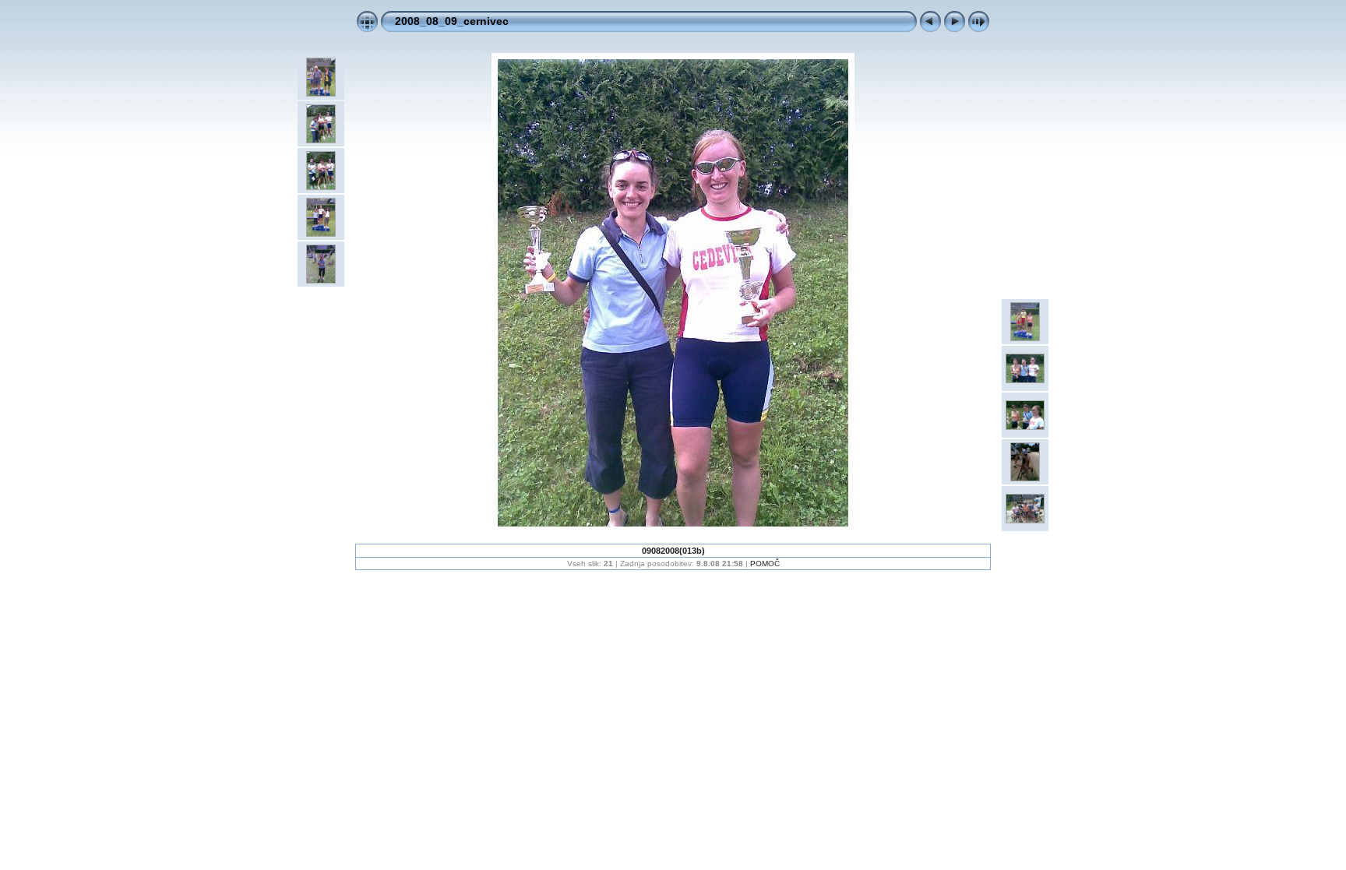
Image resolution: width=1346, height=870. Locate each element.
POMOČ (765, 563)
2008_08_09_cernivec (452, 21)
